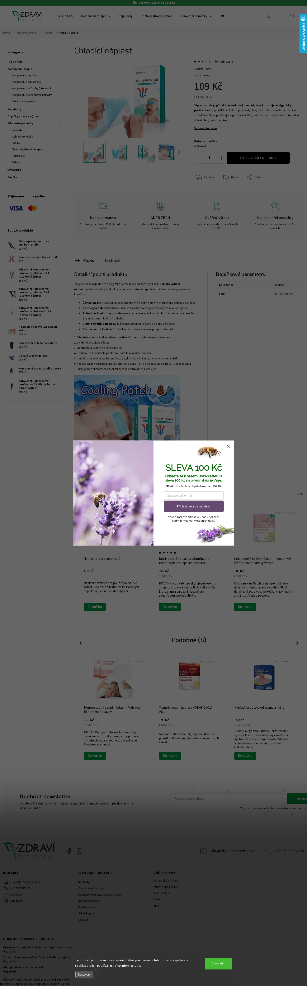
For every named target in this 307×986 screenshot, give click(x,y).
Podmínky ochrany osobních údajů (193, 520)
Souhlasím (218, 963)
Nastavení (84, 974)
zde (137, 966)
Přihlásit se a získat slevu (194, 506)
